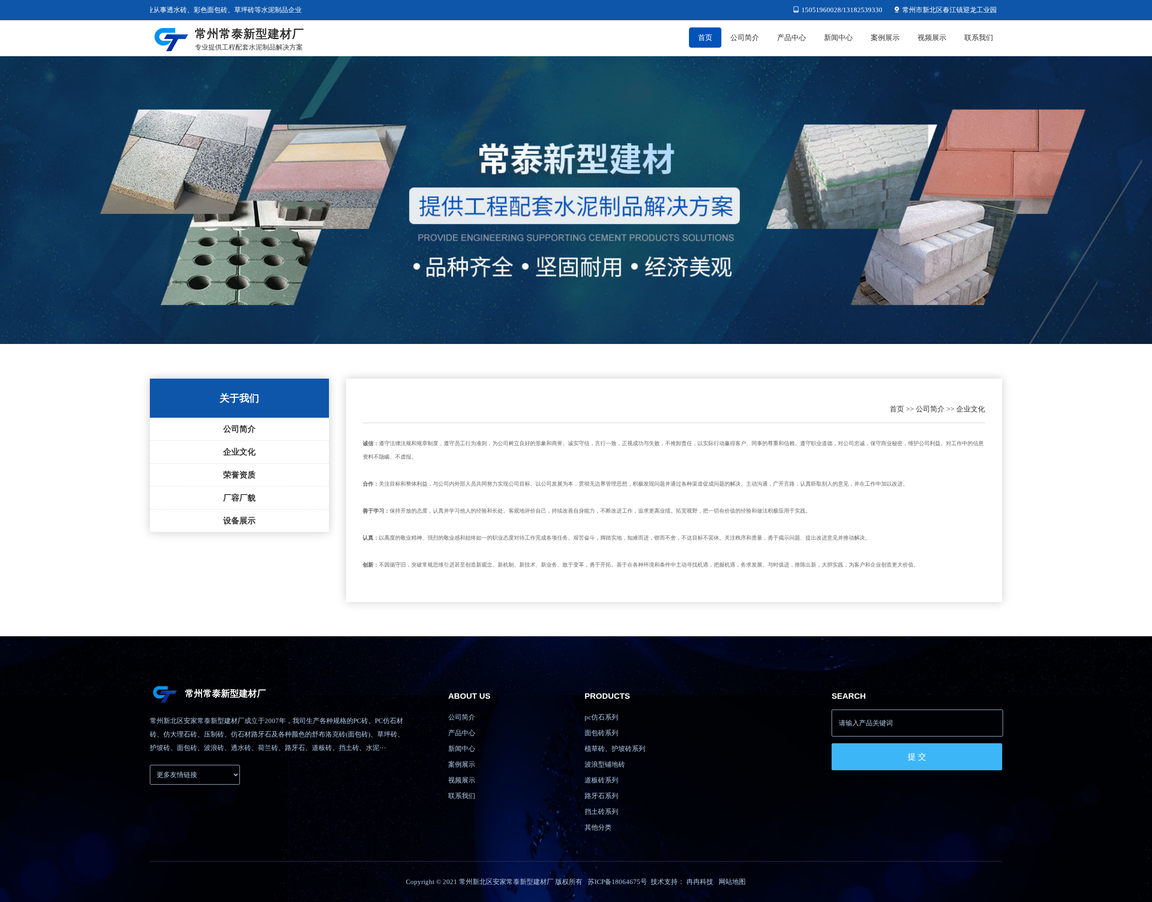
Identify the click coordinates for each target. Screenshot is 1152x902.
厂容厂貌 (239, 497)
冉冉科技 (699, 881)
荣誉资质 (239, 474)
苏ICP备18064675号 (617, 881)
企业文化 (239, 451)
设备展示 (239, 520)
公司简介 (239, 428)
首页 (897, 409)
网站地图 (732, 881)
